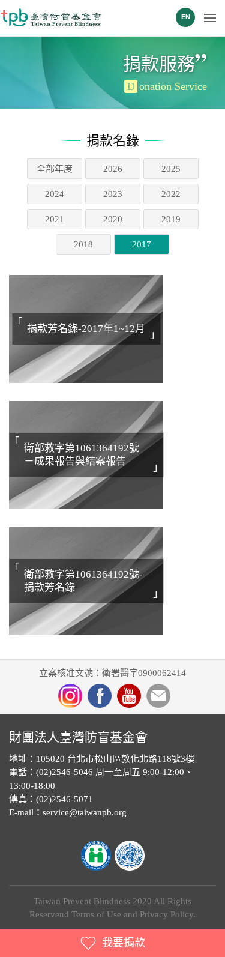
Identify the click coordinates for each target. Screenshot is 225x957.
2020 (112, 219)
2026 (112, 169)
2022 (171, 194)
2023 (112, 194)
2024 (54, 194)
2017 (141, 244)
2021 (54, 219)
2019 (171, 219)
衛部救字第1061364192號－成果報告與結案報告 (81, 454)
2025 (171, 169)
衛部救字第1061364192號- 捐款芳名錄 (83, 581)
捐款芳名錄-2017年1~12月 (86, 328)
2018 (83, 244)
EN (185, 16)
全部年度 (55, 169)
